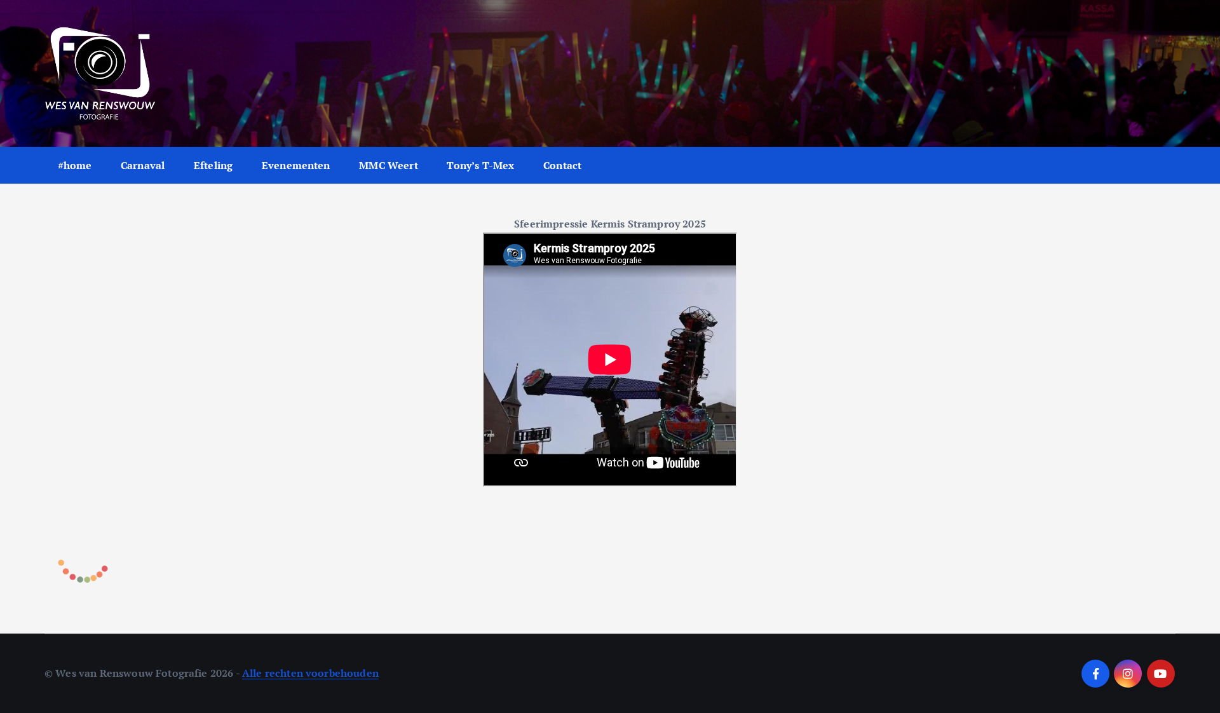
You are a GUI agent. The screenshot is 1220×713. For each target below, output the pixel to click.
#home (75, 165)
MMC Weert (388, 165)
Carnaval (143, 165)
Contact (562, 165)
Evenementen (296, 165)
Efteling (213, 165)
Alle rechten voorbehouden (310, 673)
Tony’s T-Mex (480, 165)
